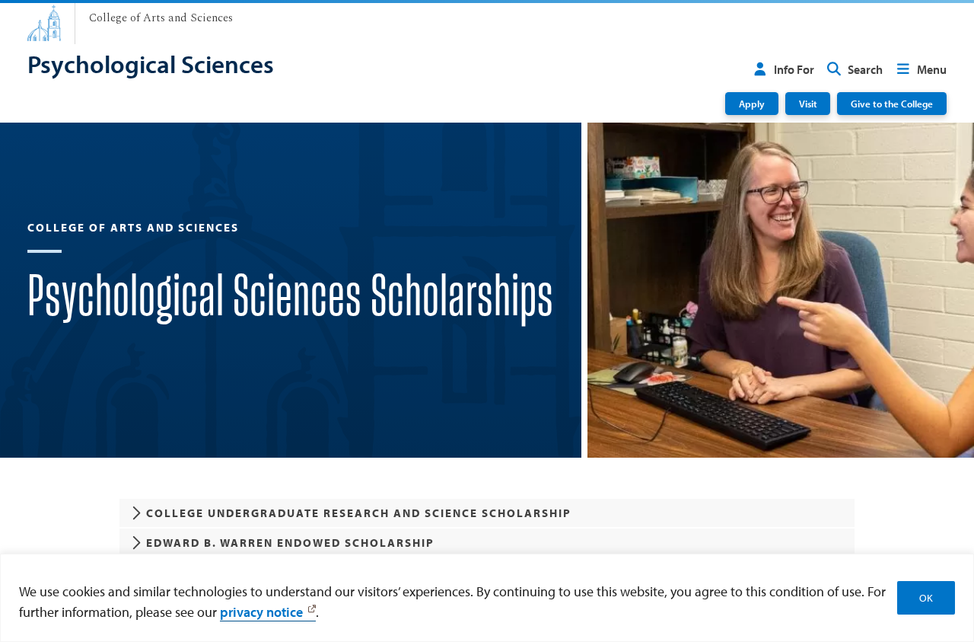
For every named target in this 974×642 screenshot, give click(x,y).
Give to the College (892, 103)
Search (865, 69)
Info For (794, 69)
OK (926, 598)
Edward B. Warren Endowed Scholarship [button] (290, 542)
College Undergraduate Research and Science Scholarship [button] (358, 513)
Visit (808, 103)
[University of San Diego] (44, 23)
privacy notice (261, 612)
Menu (932, 69)
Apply (752, 103)
